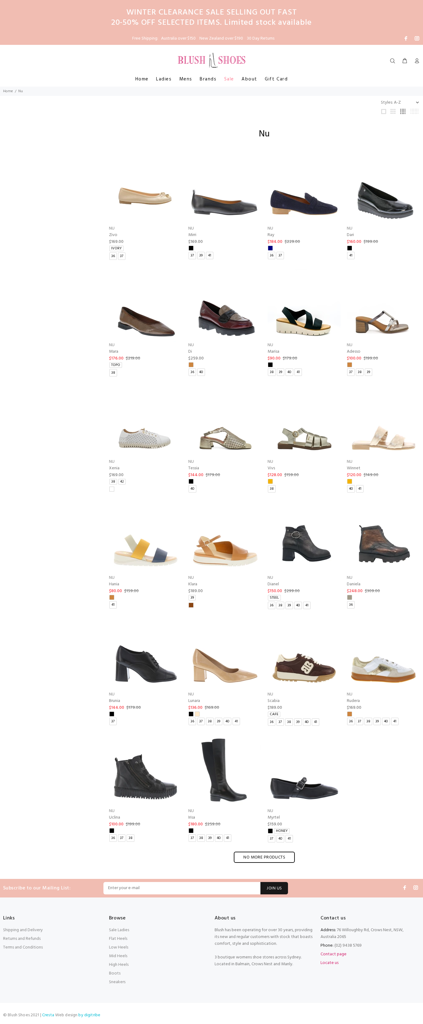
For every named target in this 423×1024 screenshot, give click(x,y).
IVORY (116, 248)
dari (350, 235)
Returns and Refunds (22, 938)
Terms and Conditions (23, 947)
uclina (114, 817)
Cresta (48, 1015)
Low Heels (118, 947)
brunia (114, 700)
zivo (113, 235)
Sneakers (117, 982)
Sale (229, 79)
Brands (208, 79)
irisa (191, 817)
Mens (185, 79)
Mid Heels (118, 956)
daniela (353, 584)
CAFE (274, 714)
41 (209, 255)
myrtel (274, 817)
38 (113, 373)
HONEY (282, 831)
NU (112, 228)
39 (201, 255)
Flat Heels (118, 938)
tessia (193, 468)
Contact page (334, 954)
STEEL (274, 597)
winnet (353, 468)
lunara (194, 700)
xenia (114, 468)
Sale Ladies (119, 930)
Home (142, 79)
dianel (273, 584)
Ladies (164, 79)
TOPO (115, 365)
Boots (114, 973)
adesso (353, 351)
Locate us (329, 962)
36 (113, 256)
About (249, 79)
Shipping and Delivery (23, 930)
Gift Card (276, 79)
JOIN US (274, 888)
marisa (273, 351)
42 (122, 481)
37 (121, 256)
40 (201, 372)
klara (192, 584)
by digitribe (89, 1015)
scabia (274, 700)
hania (114, 584)
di (190, 351)
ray (271, 235)
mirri (192, 235)
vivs (271, 468)
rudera (353, 700)
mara (113, 351)
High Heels (119, 964)
